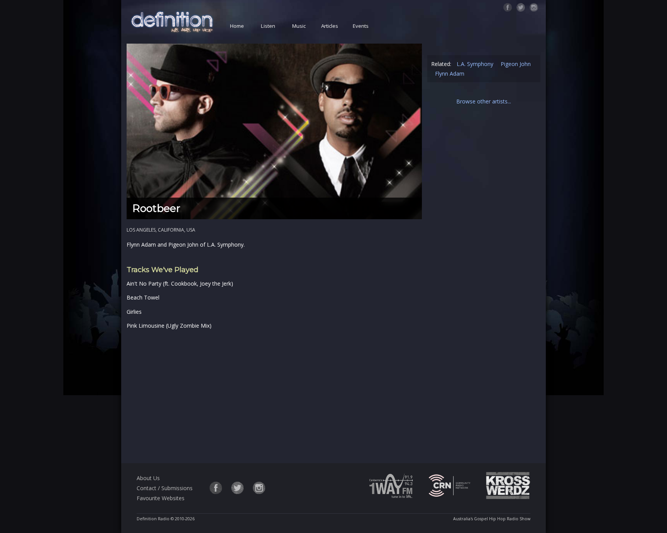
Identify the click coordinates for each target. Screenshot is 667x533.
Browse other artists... (483, 101)
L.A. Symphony (475, 64)
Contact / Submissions (165, 488)
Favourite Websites (161, 498)
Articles (329, 25)
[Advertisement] (274, 395)
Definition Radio (153, 518)
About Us (148, 478)
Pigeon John (516, 64)
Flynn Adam (449, 73)
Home (237, 25)
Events (361, 25)
